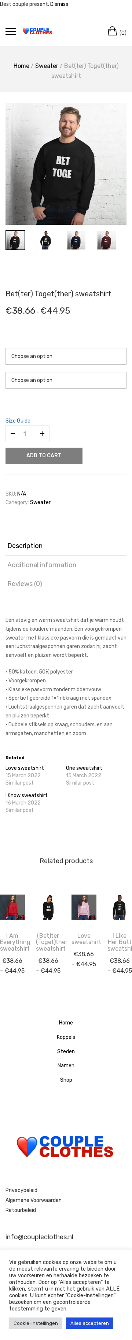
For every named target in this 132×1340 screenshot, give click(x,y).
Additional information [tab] (41, 565)
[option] (66, 164)
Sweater (46, 65)
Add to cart (44, 455)
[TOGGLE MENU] (11, 31)
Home (21, 65)
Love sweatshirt (25, 768)
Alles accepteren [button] (89, 1323)
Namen (66, 1065)
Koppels (66, 1037)
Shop (66, 1080)
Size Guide (18, 421)
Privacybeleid (21, 1190)
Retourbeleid (21, 1210)
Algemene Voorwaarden (34, 1200)
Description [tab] (25, 546)
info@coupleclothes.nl (39, 1237)
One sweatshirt (84, 768)
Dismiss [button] (59, 4)
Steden (66, 1051)
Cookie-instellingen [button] (36, 1323)
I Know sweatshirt (27, 795)
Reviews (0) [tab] (24, 584)
